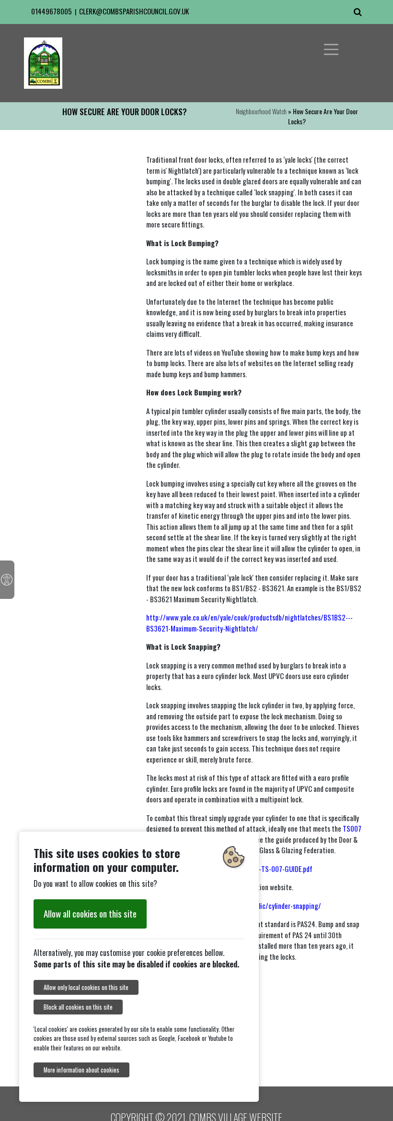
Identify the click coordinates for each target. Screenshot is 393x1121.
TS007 (352, 828)
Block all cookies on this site (78, 1007)
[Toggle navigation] (331, 49)
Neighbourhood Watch (261, 111)
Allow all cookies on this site (90, 913)
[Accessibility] (7, 579)
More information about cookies (81, 1069)
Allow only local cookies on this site (86, 987)
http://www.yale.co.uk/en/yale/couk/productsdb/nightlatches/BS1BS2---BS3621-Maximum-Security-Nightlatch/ (249, 622)
